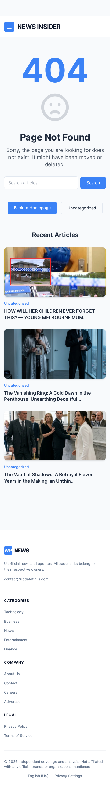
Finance (10, 649)
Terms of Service (18, 735)
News (9, 630)
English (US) (38, 776)
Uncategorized (81, 208)
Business (11, 621)
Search (93, 182)
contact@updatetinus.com (26, 579)
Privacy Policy (16, 726)
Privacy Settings (68, 776)
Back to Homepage (32, 207)
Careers (10, 692)
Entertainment (15, 639)
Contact (10, 683)
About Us (12, 673)
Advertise (12, 701)
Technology (14, 612)
